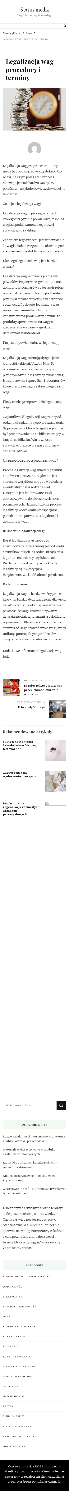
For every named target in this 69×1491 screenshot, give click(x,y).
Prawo (8, 1406)
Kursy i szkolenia (17, 1356)
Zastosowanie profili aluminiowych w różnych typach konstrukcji (34, 1191)
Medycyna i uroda (17, 1376)
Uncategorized (15, 1446)
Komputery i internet (20, 1326)
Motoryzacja (13, 1386)
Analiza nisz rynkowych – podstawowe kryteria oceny (29, 1178)
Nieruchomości (15, 1396)
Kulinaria (11, 1346)
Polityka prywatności (46, 1481)
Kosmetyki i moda (16, 1336)
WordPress (24, 1481)
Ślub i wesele (13, 1416)
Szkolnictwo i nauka (19, 1436)
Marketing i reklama (19, 1366)
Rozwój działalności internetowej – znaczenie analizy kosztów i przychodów (34, 1139)
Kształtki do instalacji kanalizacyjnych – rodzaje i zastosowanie (30, 1165)
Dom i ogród (13, 1286)
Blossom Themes (39, 1476)
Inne (6, 1316)
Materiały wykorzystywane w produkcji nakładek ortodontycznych (30, 1152)
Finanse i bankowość (19, 1306)
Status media (34, 9)
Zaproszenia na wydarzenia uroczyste (19, 774)
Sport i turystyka (17, 1426)
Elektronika (13, 1296)
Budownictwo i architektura (26, 1276)
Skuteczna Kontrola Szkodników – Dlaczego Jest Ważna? (21, 745)
